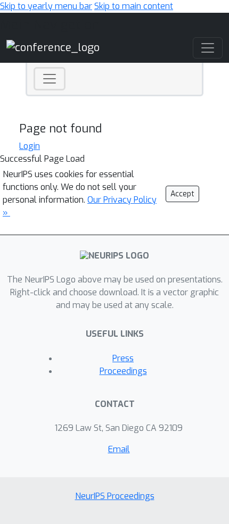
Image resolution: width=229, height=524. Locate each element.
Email (119, 449)
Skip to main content (133, 6)
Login (29, 146)
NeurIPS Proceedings (114, 496)
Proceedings (123, 371)
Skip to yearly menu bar (46, 6)
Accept (182, 194)
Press (123, 358)
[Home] (53, 47)
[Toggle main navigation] (208, 48)
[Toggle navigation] (50, 78)
